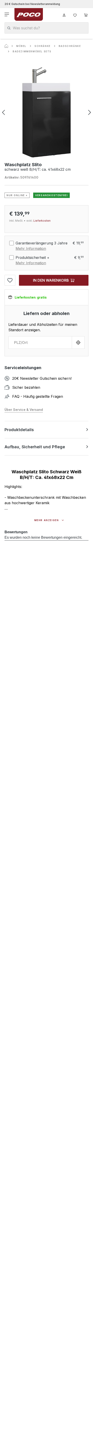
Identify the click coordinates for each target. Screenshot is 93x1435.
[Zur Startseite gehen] (28, 14)
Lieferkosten (42, 220)
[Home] (6, 46)
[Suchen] (9, 28)
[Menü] (7, 14)
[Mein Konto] (64, 14)
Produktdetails (19, 429)
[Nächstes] (89, 112)
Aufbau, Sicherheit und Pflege (35, 446)
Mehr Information (31, 248)
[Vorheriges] (3, 112)
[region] (46, 112)
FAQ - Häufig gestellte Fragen (37, 396)
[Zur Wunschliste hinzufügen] (10, 280)
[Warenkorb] (85, 14)
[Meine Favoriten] (75, 14)
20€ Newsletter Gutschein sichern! (42, 378)
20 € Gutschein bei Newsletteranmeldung (32, 4)
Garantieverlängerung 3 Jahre (41, 243)
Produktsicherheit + (32, 257)
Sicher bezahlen (26, 387)
